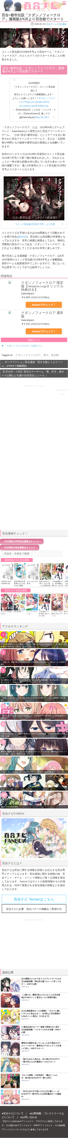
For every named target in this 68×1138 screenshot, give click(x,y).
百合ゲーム (51, 24)
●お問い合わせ (28, 1117)
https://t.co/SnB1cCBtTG (37, 101)
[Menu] (64, 4)
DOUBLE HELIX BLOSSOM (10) (6, 582)
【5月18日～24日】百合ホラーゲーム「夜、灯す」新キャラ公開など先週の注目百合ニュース (32, 373)
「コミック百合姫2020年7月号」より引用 (34, 224)
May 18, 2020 (42, 117)
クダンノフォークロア (28, 355)
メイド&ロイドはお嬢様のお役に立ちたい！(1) (57, 614)
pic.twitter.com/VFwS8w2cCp (34, 105)
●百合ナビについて (13, 1113)
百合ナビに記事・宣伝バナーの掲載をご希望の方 (34, 909)
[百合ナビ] (33, 2)
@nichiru (22, 236)
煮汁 (45, 355)
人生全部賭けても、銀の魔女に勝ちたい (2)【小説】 (57, 584)
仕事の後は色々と (18, 611)
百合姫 (55, 355)
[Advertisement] (34, 505)
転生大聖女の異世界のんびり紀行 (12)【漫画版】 (19, 584)
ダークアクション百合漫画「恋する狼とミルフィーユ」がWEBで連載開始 (32, 363)
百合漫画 (62, 24)
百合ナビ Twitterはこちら (34, 899)
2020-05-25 (39, 24)
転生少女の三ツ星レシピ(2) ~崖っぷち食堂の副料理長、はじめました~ (44, 585)
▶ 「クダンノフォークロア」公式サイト (22, 345)
